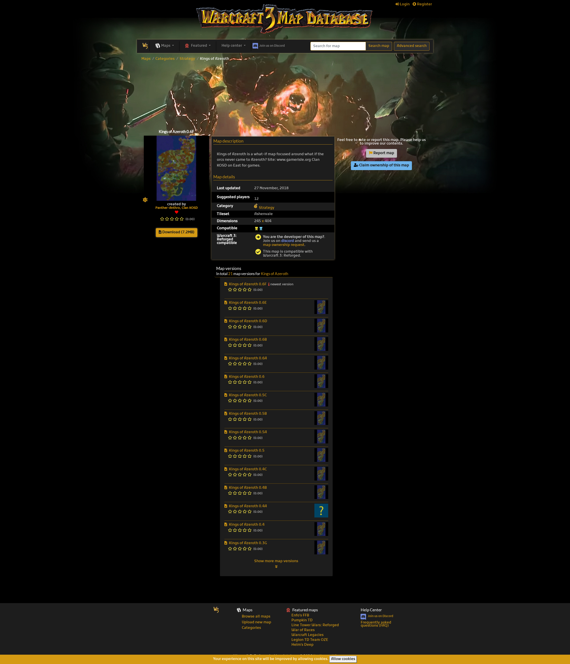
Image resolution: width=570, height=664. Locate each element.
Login (404, 4)
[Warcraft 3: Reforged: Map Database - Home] (285, 19)
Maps (146, 59)
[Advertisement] (285, 94)
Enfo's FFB (300, 615)
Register (424, 4)
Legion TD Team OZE (309, 640)
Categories (165, 59)
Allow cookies (343, 659)
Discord (272, 46)
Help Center (371, 610)
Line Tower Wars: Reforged (315, 625)
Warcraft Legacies (307, 635)
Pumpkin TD (302, 620)
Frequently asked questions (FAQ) (376, 624)
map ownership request (283, 245)
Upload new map (256, 622)
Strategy (187, 59)
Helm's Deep (302, 645)
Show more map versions (276, 561)
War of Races (303, 630)
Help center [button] (232, 46)
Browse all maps (256, 616)
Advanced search (412, 46)
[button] (164, 46)
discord (287, 241)
